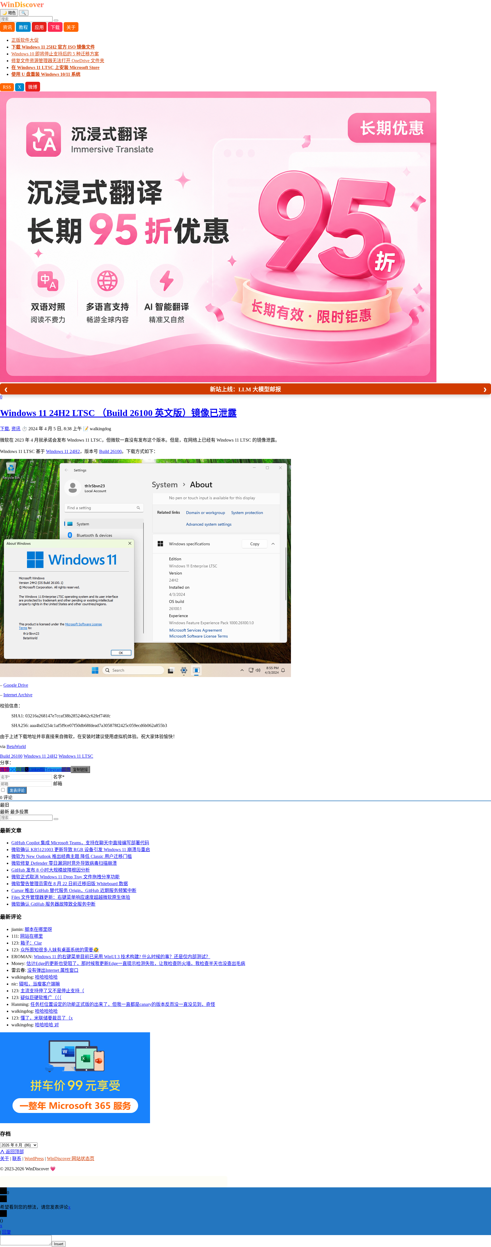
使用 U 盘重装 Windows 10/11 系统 (45, 74)
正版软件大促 (25, 40)
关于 (71, 27)
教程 (23, 27)
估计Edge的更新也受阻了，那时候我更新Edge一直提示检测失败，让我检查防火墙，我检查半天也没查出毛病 (135, 963)
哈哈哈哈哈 (46, 977)
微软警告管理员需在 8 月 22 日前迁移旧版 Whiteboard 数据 (69, 883)
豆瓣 (20, 769)
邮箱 (57, 783)
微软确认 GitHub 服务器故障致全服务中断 (53, 904)
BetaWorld (16, 746)
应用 (39, 27)
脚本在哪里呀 (38, 929)
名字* (59, 776)
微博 (32, 87)
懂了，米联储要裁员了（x (46, 1018)
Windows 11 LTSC (76, 756)
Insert (58, 1244)
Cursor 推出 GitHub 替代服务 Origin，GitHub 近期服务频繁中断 (73, 890)
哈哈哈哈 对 (47, 1024)
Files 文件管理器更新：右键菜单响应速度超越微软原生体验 (70, 897)
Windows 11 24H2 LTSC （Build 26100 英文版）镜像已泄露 (118, 413)
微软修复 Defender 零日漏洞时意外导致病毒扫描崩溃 (64, 863)
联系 (16, 1158)
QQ (12, 769)
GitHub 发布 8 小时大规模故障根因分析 (50, 870)
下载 (55, 27)
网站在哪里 (31, 936)
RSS (7, 87)
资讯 (7, 27)
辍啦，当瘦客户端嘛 (39, 983)
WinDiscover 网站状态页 (70, 1158)
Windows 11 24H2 (63, 451)
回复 (6, 1232)
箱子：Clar (31, 943)
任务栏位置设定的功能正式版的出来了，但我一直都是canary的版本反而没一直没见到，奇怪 (122, 1004)
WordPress (34, 1158)
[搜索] (56, 20)
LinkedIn (36, 769)
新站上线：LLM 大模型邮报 (245, 389)
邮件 (66, 769)
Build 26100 (110, 451)
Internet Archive (17, 694)
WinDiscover (22, 4)
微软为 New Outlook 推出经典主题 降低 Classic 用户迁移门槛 (71, 856)
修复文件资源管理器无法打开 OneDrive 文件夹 (57, 60)
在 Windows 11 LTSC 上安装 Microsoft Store (55, 67)
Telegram (53, 769)
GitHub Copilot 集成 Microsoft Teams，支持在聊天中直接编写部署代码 (80, 842)
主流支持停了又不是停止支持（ (52, 990)
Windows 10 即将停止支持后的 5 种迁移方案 (55, 53)
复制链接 (80, 770)
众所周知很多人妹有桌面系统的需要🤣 (59, 949)
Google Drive (15, 685)
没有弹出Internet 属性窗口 (52, 970)
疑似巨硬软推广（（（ (40, 997)
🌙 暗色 (9, 13)
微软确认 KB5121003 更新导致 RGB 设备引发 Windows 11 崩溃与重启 (80, 849)
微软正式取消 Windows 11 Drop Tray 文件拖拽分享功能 (65, 876)
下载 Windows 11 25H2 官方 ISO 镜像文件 (53, 47)
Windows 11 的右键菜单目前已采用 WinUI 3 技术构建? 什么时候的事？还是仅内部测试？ (122, 956)
